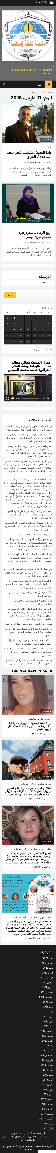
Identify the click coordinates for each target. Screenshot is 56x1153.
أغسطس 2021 (46, 997)
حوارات (48, 784)
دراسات (48, 719)
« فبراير (48, 349)
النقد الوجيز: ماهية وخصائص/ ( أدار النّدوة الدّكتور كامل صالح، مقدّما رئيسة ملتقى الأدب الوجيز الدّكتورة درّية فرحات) (29, 514)
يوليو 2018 (48, 1070)
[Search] (4, 84)
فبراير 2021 (47, 1021)
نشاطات (32, 719)
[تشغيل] (48, 398)
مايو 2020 (48, 1045)
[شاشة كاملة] (7, 398)
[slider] (30, 398)
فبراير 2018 (47, 1089)
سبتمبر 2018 (47, 1065)
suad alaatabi (35, 162)
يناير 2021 (48, 1026)
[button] (28, 388)
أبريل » (37, 349)
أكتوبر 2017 (47, 1109)
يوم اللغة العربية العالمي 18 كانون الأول (33, 1136)
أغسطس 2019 (46, 1055)
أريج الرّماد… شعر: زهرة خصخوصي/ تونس (35, 235)
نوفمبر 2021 (47, 982)
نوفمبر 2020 (47, 1036)
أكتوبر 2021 (47, 987)
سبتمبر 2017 (47, 1113)
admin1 (40, 733)
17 (7, 329)
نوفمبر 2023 (47, 963)
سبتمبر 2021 (47, 992)
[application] (28, 387)
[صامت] (12, 398)
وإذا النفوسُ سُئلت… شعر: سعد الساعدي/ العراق (29, 155)
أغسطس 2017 (46, 1118)
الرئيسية (41, 1133)
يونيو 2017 (48, 1123)
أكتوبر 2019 (47, 1050)
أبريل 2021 (48, 1016)
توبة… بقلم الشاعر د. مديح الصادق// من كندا (32, 534)
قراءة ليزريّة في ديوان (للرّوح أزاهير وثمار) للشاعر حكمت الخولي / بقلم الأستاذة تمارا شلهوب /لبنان (30, 726)
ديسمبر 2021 (47, 977)
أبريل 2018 (48, 1079)
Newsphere (41, 1146)
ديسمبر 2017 (47, 1099)
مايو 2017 (48, 1128)
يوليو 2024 (48, 958)
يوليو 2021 (48, 1002)
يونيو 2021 (48, 1006)
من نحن (23, 1140)
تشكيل (49, 849)
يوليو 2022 (48, 967)
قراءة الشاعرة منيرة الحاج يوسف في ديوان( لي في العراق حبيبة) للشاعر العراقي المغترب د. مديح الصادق (28, 632)
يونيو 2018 (48, 1075)
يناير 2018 (48, 1094)
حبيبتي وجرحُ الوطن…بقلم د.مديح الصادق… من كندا (28, 624)
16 (14, 329)
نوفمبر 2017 (47, 1104)
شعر (49, 147)
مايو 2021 (48, 1011)
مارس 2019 (47, 1060)
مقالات (40, 719)
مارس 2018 (47, 1084)
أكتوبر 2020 (47, 1041)
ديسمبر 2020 (47, 1031)
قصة (11, 1136)
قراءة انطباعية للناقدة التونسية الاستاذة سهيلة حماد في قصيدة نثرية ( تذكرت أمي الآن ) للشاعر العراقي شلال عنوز (28, 652)
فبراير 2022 (47, 972)
